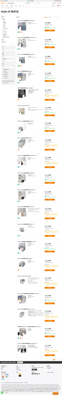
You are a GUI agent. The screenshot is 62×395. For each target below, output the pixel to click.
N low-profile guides (5, 28)
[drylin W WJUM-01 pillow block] (22, 111)
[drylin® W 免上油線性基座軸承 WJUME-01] (22, 126)
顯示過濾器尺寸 (4, 41)
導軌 (4, 21)
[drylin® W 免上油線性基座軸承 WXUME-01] (22, 229)
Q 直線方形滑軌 (4, 34)
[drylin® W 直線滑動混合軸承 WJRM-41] (22, 264)
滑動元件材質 (4, 58)
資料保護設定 (26, 382)
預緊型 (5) (5, 71)
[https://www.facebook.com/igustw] (32, 373)
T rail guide (4, 29)
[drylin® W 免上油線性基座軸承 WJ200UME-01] (22, 178)
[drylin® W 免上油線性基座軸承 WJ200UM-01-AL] (22, 43)
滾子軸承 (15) (6, 76)
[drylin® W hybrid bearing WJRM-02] (22, 281)
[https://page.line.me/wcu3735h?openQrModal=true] (39, 373)
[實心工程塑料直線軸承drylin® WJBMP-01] (22, 93)
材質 (3, 55)
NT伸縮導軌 (4, 35)
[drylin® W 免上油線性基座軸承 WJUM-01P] (22, 212)
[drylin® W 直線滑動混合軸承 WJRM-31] (22, 143)
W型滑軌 (3, 19)
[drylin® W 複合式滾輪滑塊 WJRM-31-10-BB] (22, 314)
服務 (19, 5)
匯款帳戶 (3, 373)
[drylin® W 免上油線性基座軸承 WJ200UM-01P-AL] (22, 161)
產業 (15, 5)
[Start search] (39, 3)
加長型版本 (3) (6, 74)
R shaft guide (4, 31)
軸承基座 (4, 22)
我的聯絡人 (53, 5)
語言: (49, 372)
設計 (3, 65)
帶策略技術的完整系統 (5, 37)
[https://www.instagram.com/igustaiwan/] (34, 373)
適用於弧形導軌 (6, 82)
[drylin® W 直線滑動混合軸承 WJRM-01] (22, 77)
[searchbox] (32, 3)
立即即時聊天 (55, 393)
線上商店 (2, 5)
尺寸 (3, 48)
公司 (23, 5)
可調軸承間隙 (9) (6, 69)
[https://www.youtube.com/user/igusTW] (37, 373)
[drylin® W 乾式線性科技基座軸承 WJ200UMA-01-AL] (22, 349)
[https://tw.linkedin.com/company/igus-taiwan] (35, 373)
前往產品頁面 (50, 30)
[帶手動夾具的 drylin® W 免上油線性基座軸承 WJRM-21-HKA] (22, 332)
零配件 (4, 25)
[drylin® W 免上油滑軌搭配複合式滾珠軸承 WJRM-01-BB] (22, 299)
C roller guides (4, 32)
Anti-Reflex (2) (6, 78)
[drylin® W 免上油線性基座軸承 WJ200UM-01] (22, 26)
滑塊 (4, 24)
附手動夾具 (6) (6, 72)
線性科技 (3, 18)
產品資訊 (11, 5)
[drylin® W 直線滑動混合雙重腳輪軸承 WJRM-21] (22, 247)
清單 (44, 17)
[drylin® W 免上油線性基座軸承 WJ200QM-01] (22, 60)
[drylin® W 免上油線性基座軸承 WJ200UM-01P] (22, 195)
